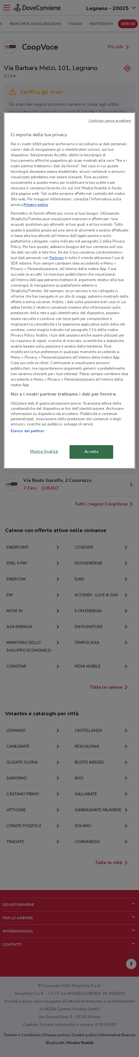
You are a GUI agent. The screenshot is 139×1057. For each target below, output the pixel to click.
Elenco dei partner (27, 430)
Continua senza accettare (110, 120)
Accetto (91, 451)
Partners (56, 257)
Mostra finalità (44, 451)
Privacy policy (36, 204)
